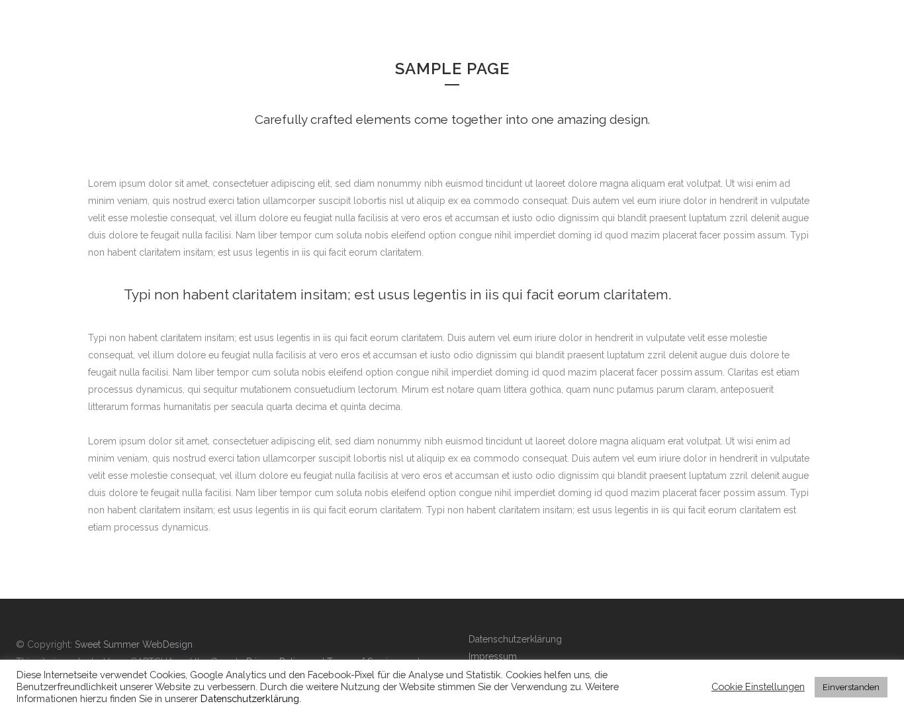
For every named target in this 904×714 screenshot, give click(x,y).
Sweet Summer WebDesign (134, 644)
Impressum (493, 656)
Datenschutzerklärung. (251, 698)
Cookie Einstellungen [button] (758, 686)
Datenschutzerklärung (515, 639)
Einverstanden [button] (851, 687)
